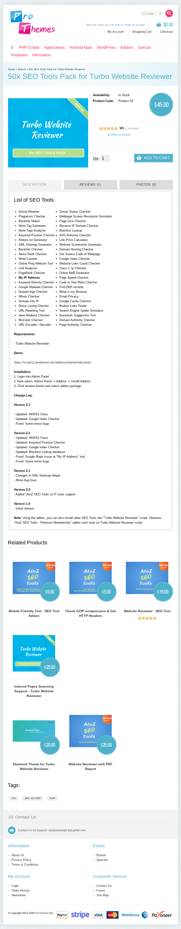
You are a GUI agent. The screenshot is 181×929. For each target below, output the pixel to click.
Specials (102, 860)
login (117, 24)
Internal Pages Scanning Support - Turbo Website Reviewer (34, 691)
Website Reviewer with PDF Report (90, 766)
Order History (21, 890)
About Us (18, 855)
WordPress (106, 47)
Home (12, 47)
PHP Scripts (29, 47)
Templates (19, 55)
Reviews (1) (90, 184)
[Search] (169, 13)
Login (15, 886)
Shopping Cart (142, 31)
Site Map (102, 895)
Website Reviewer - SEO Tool (147, 611)
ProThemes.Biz (44, 913)
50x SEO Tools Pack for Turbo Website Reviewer (57, 69)
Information (41, 55)
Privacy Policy (21, 860)
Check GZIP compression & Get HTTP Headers (90, 613)
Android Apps (81, 47)
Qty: (96, 159)
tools (52, 798)
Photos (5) (146, 184)
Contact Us (104, 886)
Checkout (166, 31)
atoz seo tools (33, 798)
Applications (54, 47)
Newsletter (19, 895)
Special (144, 47)
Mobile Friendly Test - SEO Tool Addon (34, 613)
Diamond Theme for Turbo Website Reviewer (34, 766)
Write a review (120, 134)
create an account (134, 24)
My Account (115, 31)
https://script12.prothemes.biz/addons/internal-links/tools (52, 362)
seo (14, 798)
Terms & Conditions (25, 864)
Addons (126, 47)
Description (34, 184)
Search (22, 69)
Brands (101, 855)
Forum (100, 890)
